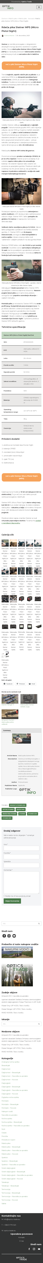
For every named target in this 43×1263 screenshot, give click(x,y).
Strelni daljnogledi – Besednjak (13, 1172)
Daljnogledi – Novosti (10, 1094)
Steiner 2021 (32, 813)
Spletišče (7, 861)
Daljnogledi (6, 1083)
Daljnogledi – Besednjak (11, 1087)
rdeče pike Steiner (9, 813)
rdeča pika (21, 809)
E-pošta (7, 853)
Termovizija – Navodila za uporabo (15, 1196)
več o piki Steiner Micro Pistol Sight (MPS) (22, 65)
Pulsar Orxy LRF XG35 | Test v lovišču (15, 1006)
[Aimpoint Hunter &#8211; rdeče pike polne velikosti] (10, 714)
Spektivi (5, 1157)
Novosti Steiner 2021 (17, 805)
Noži (3, 1129)
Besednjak (6, 1065)
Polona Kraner (9, 35)
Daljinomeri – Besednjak (11, 1073)
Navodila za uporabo (9, 1115)
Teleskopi (5, 1182)
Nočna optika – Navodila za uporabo (16, 1126)
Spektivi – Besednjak (10, 1161)
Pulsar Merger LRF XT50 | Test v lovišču (17, 1009)
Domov (4, 18)
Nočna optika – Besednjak (12, 1122)
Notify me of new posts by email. (18, 896)
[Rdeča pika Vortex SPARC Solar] (28, 699)
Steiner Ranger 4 (8, 705)
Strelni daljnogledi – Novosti (12, 1179)
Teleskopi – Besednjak (10, 1186)
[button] (5, 553)
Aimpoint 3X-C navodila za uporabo (15, 996)
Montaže (5, 1101)
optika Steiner (8, 809)
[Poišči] (39, 923)
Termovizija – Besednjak (11, 1193)
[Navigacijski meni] (39, 7)
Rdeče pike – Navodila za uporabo (15, 1150)
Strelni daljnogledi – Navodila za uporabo (17, 1175)
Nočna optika (7, 1119)
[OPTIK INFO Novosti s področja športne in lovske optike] (8, 7)
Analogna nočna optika (10, 1062)
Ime (6, 844)
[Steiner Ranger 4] (10, 699)
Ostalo (4, 1133)
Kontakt (21, 1237)
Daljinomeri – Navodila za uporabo (15, 1076)
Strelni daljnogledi (8, 1168)
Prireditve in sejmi (8, 1140)
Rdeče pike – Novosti (10, 1154)
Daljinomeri (6, 1069)
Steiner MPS (7, 818)
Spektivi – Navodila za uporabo (13, 1165)
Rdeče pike (13, 18)
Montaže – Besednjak (10, 1104)
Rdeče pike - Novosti (26, 18)
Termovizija (6, 1189)
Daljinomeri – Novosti (10, 1080)
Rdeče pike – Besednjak (11, 1147)
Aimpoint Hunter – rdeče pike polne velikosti (8, 722)
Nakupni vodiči (7, 1111)
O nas (21, 1241)
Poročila (5, 1136)
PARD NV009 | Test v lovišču (12, 1013)
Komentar (8, 870)
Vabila (4, 1203)
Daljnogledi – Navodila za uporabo (15, 1090)
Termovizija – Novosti (10, 1200)
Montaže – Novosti (9, 1108)
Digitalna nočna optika (10, 1097)
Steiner (22, 813)
